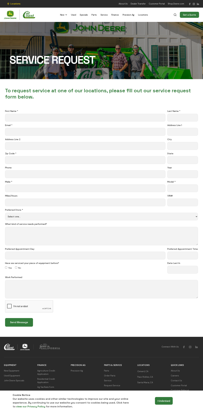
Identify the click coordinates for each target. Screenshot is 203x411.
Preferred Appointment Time (182, 249)
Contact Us (176, 380)
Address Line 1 (174, 125)
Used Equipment (12, 375)
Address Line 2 (12, 139)
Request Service (112, 385)
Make (8, 181)
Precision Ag (128, 14)
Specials (84, 14)
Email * (8, 125)
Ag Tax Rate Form (45, 387)
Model (171, 181)
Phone (8, 167)
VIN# (170, 195)
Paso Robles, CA (145, 377)
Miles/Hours (11, 195)
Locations (143, 14)
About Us (123, 3)
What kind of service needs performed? (26, 224)
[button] (13, 3)
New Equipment (11, 370)
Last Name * (173, 111)
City (169, 139)
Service (104, 14)
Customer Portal (157, 3)
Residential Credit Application (46, 381)
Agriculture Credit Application (46, 372)
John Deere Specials (14, 380)
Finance (115, 14)
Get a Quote (189, 14)
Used (73, 14)
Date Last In (173, 263)
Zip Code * (10, 153)
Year (169, 167)
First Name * (11, 111)
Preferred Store (14, 209)
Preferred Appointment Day (19, 249)
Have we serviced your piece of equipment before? (32, 263)
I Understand (163, 400)
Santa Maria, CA (145, 382)
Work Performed (13, 277)
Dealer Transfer (138, 3)
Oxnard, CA (142, 371)
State (170, 153)
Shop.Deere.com (176, 3)
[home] (20, 15)
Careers (175, 375)
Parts (94, 14)
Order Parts (109, 375)
